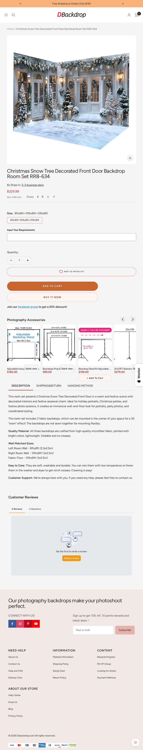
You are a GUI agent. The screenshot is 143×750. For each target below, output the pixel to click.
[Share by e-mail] (54, 197)
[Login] (129, 14)
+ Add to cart (95, 378)
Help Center (14, 695)
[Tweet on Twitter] (48, 197)
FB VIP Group (104, 664)
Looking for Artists (106, 671)
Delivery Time (15, 677)
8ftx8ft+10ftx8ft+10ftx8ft (24, 220)
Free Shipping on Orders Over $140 (71, 3)
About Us (13, 657)
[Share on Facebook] (38, 197)
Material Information (63, 657)
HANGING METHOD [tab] (80, 385)
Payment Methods (106, 677)
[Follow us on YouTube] (36, 624)
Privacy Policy (15, 716)
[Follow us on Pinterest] (28, 624)
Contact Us (14, 664)
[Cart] (136, 15)
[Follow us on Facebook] (12, 624)
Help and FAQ (15, 671)
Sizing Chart (59, 671)
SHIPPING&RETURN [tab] (48, 385)
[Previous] (122, 319)
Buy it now (52, 297)
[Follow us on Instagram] (20, 624)
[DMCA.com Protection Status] (72, 745)
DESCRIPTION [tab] (21, 385)
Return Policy (59, 677)
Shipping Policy (61, 664)
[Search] (13, 15)
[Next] (132, 319)
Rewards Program (106, 657)
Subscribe (125, 630)
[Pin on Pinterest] (42, 197)
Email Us (12, 702)
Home (10, 28)
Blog (10, 709)
